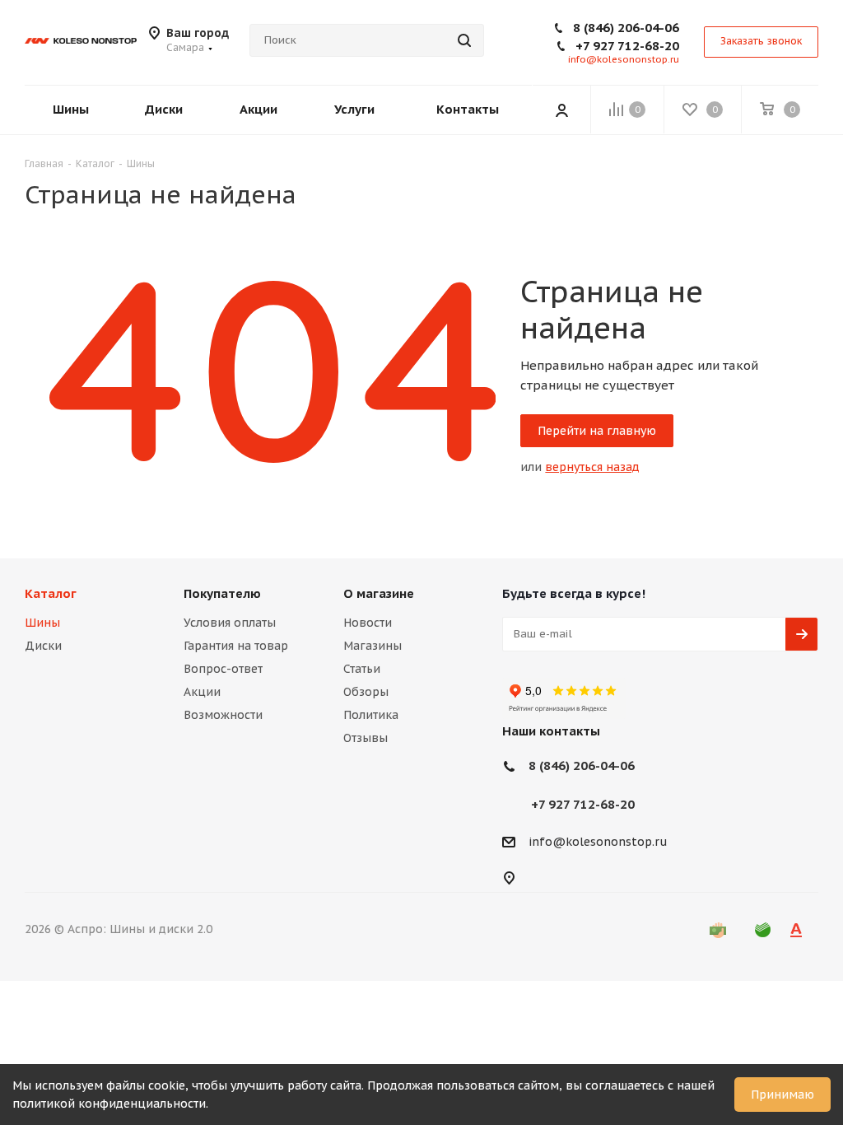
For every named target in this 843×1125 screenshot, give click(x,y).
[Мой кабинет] (561, 109)
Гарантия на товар (236, 645)
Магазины (372, 645)
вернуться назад (592, 467)
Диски (43, 645)
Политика (370, 714)
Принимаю (782, 1094)
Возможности (223, 714)
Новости (367, 622)
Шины (42, 622)
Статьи (361, 668)
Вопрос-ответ (223, 668)
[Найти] (464, 40)
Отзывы (365, 738)
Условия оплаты (230, 622)
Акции (202, 691)
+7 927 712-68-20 (627, 46)
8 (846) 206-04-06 (626, 27)
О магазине (378, 593)
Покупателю (222, 593)
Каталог (51, 593)
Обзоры (366, 691)
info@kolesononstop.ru (623, 59)
